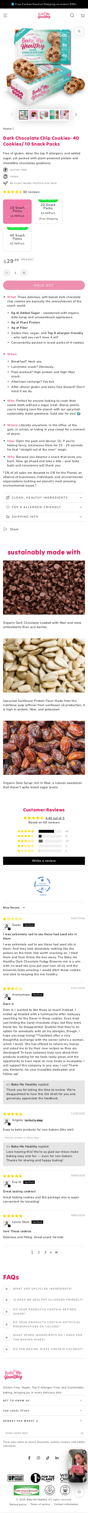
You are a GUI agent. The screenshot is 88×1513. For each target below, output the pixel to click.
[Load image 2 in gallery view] (33, 114)
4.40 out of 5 (54, 818)
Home (7, 129)
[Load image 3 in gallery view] (44, 114)
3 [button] (45, 1252)
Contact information (66, 1504)
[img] (12, 919)
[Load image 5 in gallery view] (64, 114)
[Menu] (5, 15)
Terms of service (40, 1504)
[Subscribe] (82, 1433)
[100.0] (42, 885)
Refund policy (18, 1504)
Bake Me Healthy (37, 1499)
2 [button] (39, 1252)
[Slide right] (76, 114)
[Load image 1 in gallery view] (23, 114)
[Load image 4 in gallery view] (54, 114)
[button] (72, 15)
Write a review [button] (44, 861)
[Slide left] (11, 114)
